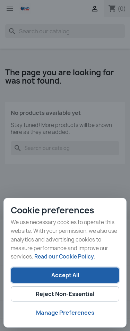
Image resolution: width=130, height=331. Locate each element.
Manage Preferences (65, 312)
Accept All (65, 275)
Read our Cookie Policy (64, 256)
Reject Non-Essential (65, 294)
